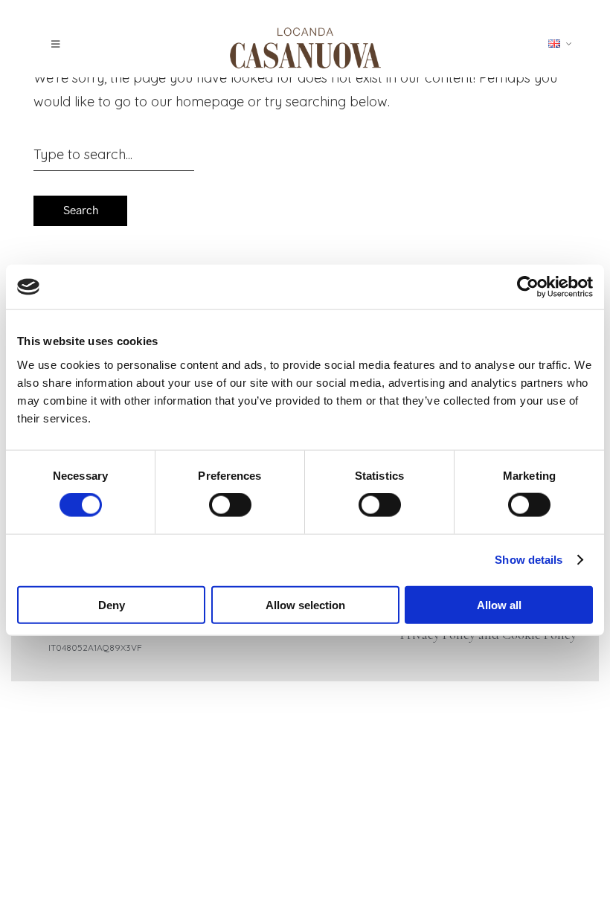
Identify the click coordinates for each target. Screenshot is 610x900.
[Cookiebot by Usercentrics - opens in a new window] (528, 287)
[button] (59, 44)
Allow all (499, 604)
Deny (111, 604)
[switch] (230, 505)
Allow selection (305, 604)
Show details (528, 559)
